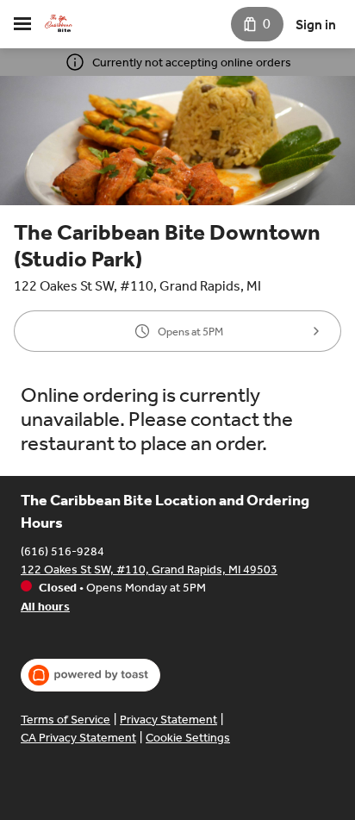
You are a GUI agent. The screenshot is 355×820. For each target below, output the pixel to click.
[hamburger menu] (22, 24)
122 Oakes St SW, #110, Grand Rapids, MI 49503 (149, 569)
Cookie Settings (188, 737)
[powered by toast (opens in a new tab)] (90, 675)
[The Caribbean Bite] (58, 24)
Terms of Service (65, 719)
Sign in (316, 24)
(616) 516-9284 (62, 551)
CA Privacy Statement (78, 737)
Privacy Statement (168, 719)
